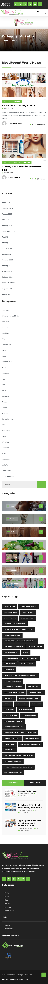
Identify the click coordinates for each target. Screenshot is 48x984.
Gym (4, 390)
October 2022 (7, 277)
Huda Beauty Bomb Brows (14, 692)
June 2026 (6, 202)
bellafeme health (10, 652)
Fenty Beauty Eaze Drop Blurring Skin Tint (20, 675)
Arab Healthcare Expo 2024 (14, 624)
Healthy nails (33, 687)
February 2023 (7, 260)
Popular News (13, 783)
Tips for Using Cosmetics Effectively (18, 756)
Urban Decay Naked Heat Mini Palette (18, 767)
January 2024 (7, 243)
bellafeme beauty (35, 647)
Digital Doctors (27, 664)
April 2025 (5, 220)
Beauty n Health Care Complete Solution (19, 641)
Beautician (6, 430)
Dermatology (9, 664)
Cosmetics (6, 344)
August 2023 (7, 248)
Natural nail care (29, 715)
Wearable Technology (13, 773)
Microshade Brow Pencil (28, 698)
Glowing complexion (12, 681)
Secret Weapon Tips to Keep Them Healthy (20, 733)
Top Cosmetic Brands (12, 761)
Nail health (36, 704)
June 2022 (6, 294)
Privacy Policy (24, 979)
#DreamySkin (9, 607)
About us (17, 162)
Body (4, 367)
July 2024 (5, 237)
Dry (3, 425)
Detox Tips (6, 459)
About (7, 925)
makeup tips (9, 698)
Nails (4, 453)
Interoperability (36, 692)
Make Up (17, 101)
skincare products (11, 738)
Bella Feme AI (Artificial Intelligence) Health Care (30, 806)
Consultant (6, 471)
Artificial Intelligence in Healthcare (18, 629)
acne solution (10, 618)
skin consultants (32, 738)
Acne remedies (28, 612)
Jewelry (5, 402)
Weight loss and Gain (10, 316)
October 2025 (7, 208)
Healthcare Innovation (13, 687)
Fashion (5, 436)
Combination (7, 362)
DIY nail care (9, 670)
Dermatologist (8, 419)
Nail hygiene (9, 710)
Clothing (5, 373)
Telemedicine (9, 750)
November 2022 (8, 271)
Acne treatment (27, 618)
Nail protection (10, 715)
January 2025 (7, 225)
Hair (3, 379)
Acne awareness (10, 612)
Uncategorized (8, 476)
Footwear (5, 448)
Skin (3, 385)
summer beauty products (30, 744)
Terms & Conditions (10, 979)
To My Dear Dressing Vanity (18, 105)
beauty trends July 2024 (13, 647)
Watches (5, 442)
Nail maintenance (26, 710)
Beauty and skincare (12, 635)
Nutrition (5, 333)
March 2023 (6, 254)
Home (6, 40)
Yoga (4, 356)
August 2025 (7, 214)
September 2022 (8, 283)
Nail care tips (21, 704)
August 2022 (7, 288)
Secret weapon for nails (13, 727)
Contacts (8, 929)
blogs (25, 652)
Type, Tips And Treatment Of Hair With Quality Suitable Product (30, 823)
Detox (4, 408)
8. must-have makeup (28, 607)
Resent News (35, 783)
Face (4, 350)
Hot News (7, 101)
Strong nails (9, 744)
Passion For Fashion (27, 791)
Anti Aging (6, 327)
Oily (3, 339)
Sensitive (5, 396)
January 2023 (7, 266)
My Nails (7, 704)
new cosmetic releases (13, 721)
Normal (5, 413)
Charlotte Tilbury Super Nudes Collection (20, 658)
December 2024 (8, 231)
